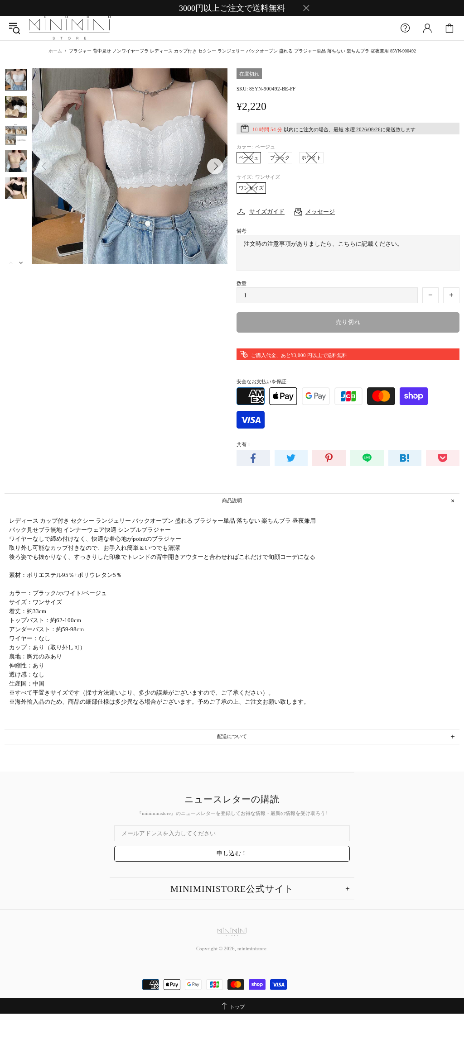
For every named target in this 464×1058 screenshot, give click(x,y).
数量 (241, 283)
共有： (244, 444)
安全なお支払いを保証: (262, 381)
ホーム (55, 50)
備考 (241, 231)
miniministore (70, 28)
